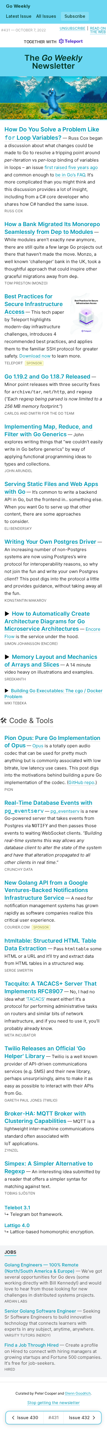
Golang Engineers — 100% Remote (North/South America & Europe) (41, 1268)
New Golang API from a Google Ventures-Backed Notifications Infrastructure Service (46, 890)
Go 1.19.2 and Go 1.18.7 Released (47, 376)
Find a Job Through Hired (31, 1345)
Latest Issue (19, 16)
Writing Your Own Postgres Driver (50, 541)
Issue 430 (27, 1417)
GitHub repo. (81, 782)
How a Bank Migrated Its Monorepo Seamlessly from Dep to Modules (52, 228)
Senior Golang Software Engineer (40, 1311)
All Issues (46, 16)
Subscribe (74, 16)
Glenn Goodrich (78, 1393)
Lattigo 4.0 (17, 1225)
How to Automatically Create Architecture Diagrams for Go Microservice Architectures (47, 621)
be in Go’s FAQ (70, 175)
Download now (35, 356)
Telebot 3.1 (17, 1208)
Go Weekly (18, 6)
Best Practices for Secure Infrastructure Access (33, 304)
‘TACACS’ (35, 999)
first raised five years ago (71, 167)
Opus (37, 746)
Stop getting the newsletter (53, 1402)
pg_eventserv (65, 811)
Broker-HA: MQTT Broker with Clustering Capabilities (45, 1117)
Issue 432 (79, 1417)
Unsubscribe (72, 28)
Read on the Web (98, 30)
